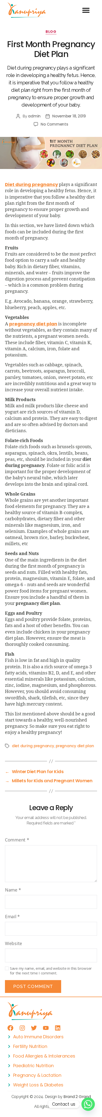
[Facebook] (10, 1028)
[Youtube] (46, 1028)
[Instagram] (22, 1028)
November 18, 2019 (69, 116)
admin (34, 116)
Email (12, 916)
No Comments (54, 124)
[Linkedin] (58, 1028)
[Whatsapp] (88, 1104)
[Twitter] (34, 1028)
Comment (17, 840)
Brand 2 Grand (77, 1096)
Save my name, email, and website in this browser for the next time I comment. (51, 970)
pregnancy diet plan (75, 745)
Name (13, 890)
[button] (86, 10)
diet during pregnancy (33, 745)
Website (13, 943)
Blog (51, 32)
